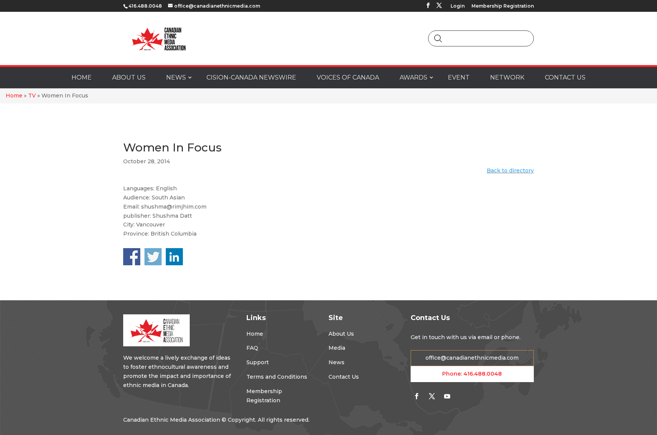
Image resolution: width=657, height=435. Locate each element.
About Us (341, 333)
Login (458, 6)
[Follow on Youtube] (447, 396)
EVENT (459, 77)
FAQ (252, 347)
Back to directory (510, 170)
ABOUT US (129, 77)
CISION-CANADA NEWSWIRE (251, 77)
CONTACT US (565, 77)
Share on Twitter (153, 256)
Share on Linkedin (174, 256)
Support (257, 362)
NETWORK (507, 77)
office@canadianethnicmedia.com (472, 357)
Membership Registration (502, 6)
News (336, 362)
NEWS (176, 77)
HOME (81, 77)
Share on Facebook (131, 256)
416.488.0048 (482, 373)
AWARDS (413, 77)
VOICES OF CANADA (348, 77)
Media (336, 347)
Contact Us (343, 376)
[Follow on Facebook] (417, 396)
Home (14, 95)
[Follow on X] (432, 396)
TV (32, 95)
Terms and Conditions (276, 376)
